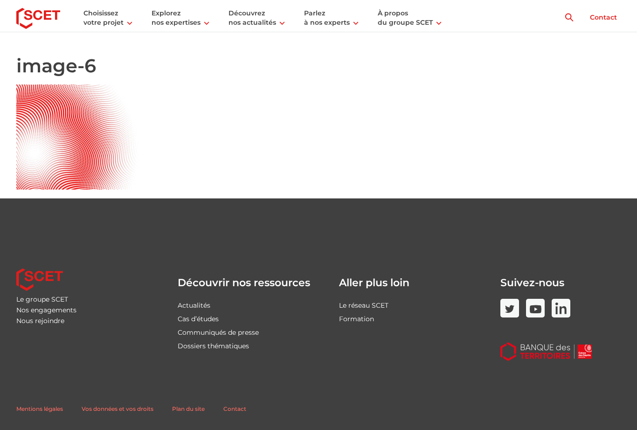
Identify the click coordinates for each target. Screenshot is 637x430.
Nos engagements (46, 310)
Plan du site (188, 408)
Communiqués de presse (218, 332)
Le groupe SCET (42, 299)
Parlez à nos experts (327, 18)
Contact (603, 17)
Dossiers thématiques (213, 346)
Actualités (194, 305)
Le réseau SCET (363, 305)
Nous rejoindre (40, 321)
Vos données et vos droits (117, 408)
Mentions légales (39, 408)
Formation (356, 319)
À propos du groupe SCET (405, 18)
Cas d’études (198, 319)
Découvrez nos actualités (252, 18)
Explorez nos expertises (176, 18)
